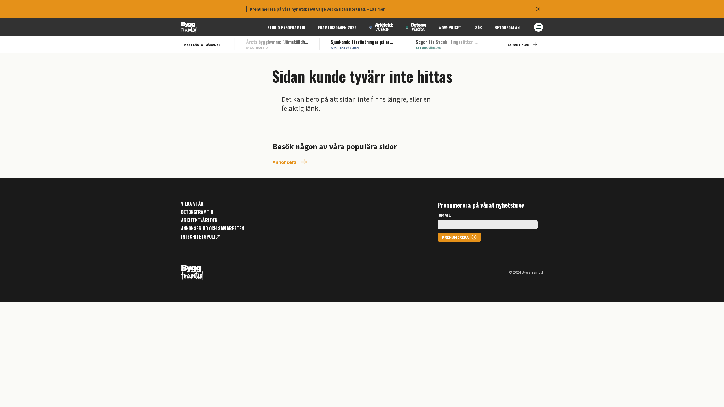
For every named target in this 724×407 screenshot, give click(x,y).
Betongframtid (197, 212)
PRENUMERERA (455, 237)
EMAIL (445, 215)
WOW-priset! (450, 27)
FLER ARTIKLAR (517, 44)
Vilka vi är (192, 204)
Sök (478, 27)
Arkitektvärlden (199, 220)
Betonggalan (507, 27)
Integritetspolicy (200, 237)
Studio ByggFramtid (286, 27)
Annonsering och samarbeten (212, 228)
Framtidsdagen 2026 (337, 27)
